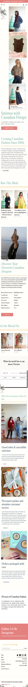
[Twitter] (17, 655)
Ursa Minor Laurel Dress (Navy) (16, 107)
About (2, 659)
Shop (2, 655)
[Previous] (2, 199)
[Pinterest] (25, 655)
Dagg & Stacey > (5, 297)
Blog (2, 657)
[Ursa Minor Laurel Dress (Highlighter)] (20, 199)
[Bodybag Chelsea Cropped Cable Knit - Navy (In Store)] (7, 199)
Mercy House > (4, 305)
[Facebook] (20, 655)
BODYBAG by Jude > (19, 292)
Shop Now (9, 128)
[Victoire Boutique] (14, 4)
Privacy (3, 666)
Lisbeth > (16, 303)
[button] (6, 684)
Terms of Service (5, 669)
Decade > (16, 295)
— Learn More (5, 170)
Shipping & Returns (6, 664)
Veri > (15, 308)
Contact (3, 662)
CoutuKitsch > (4, 295)
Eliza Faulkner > (18, 297)
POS (11, 682)
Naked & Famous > (5, 308)
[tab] (5, 373)
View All (7, 314)
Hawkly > (16, 300)
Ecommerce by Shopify (18, 682)
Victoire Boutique (7, 682)
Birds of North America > (7, 292)
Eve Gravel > (4, 300)
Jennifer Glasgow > (5, 303)
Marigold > (16, 305)
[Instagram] (23, 655)
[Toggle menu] (1, 4)
